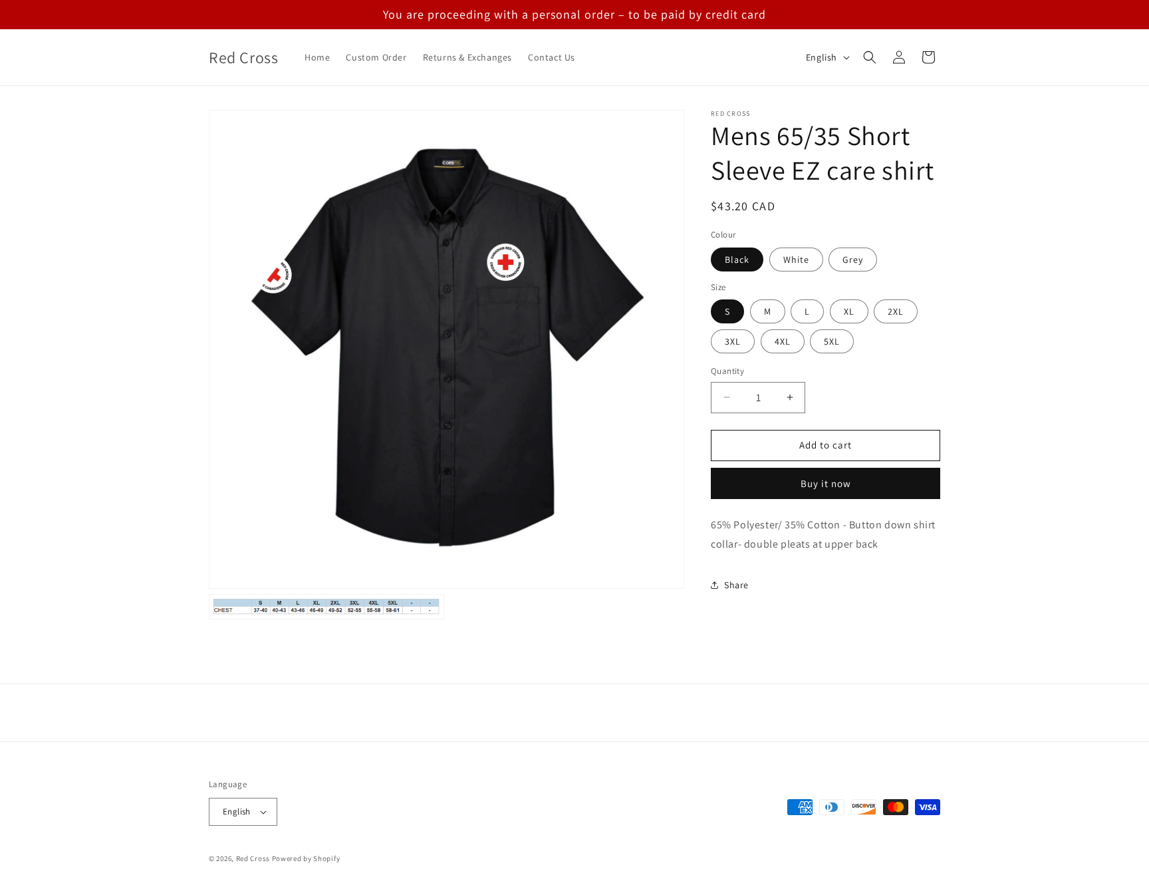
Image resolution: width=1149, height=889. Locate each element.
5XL (832, 341)
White (796, 260)
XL (849, 311)
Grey (852, 260)
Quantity (727, 371)
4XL (783, 341)
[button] (869, 57)
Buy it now (826, 483)
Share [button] (736, 585)
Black (737, 260)
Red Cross (253, 858)
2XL (896, 311)
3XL (733, 341)
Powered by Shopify (306, 858)
